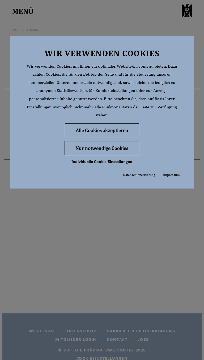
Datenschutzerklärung (139, 175)
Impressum (171, 175)
